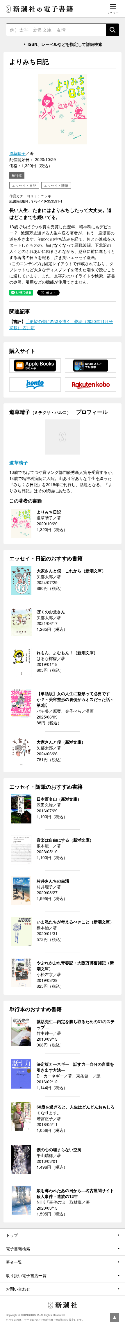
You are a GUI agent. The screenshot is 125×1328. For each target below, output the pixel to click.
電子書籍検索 (18, 1248)
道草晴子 (17, 153)
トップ (12, 1235)
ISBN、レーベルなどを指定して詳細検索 (65, 44)
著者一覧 (14, 1262)
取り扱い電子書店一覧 (26, 1275)
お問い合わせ (18, 1289)
